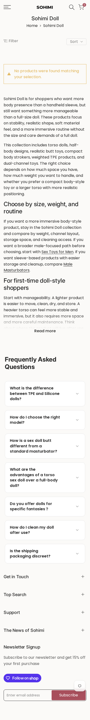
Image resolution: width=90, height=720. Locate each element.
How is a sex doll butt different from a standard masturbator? (33, 446)
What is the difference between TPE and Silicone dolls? (35, 394)
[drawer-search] (71, 7)
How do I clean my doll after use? (32, 530)
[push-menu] (7, 7)
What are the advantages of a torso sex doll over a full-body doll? (34, 477)
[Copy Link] (68, 393)
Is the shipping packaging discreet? (30, 553)
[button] (45, 393)
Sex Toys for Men (57, 252)
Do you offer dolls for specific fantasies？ (31, 506)
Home (32, 25)
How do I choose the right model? (35, 420)
